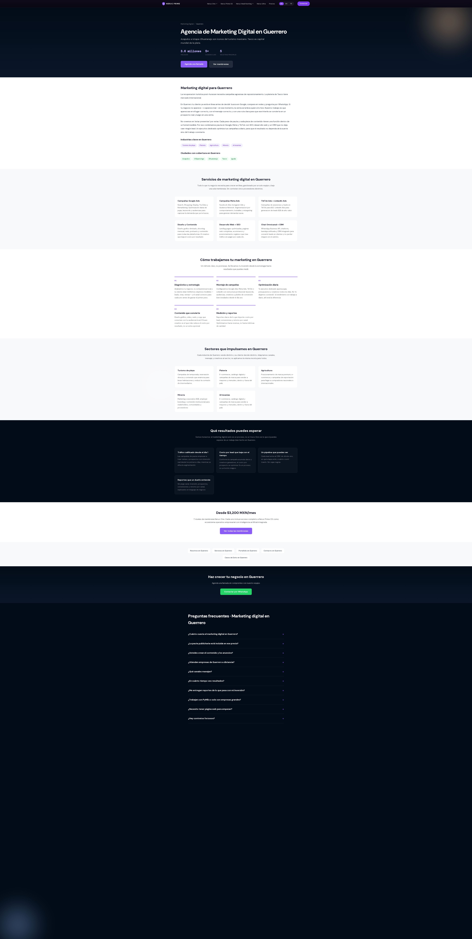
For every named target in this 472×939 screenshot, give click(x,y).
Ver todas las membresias (236, 531)
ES (281, 4)
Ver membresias (221, 64)
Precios (272, 4)
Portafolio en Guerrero (248, 551)
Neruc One (211, 4)
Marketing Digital (187, 24)
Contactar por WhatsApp (236, 592)
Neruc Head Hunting (244, 4)
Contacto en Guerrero (273, 551)
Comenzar (304, 4)
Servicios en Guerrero (223, 551)
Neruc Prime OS (227, 4)
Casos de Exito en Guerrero (236, 557)
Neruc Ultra (261, 4)
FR (291, 4)
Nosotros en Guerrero (199, 551)
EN (286, 4)
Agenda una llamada (194, 64)
